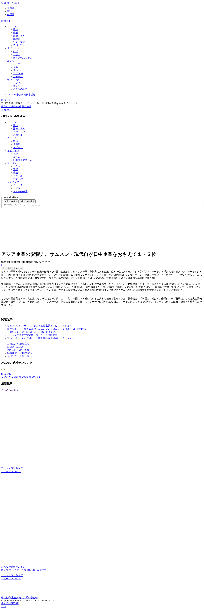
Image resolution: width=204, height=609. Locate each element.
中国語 (10, 14)
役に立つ (42, 570)
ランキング (13, 79)
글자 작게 (6, 268)
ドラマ (16, 64)
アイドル (18, 73)
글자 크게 (18, 268)
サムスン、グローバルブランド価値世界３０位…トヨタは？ (39, 325)
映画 (15, 70)
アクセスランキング (12, 468)
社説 (15, 51)
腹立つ (4, 570)
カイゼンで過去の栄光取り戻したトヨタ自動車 (32, 335)
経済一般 (6, 100)
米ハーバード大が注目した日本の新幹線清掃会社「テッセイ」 (40, 338)
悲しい (12, 570)
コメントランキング (12, 575)
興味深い (31, 570)
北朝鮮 (16, 39)
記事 (6, 374)
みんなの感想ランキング (14, 566)
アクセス (18, 83)
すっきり (21, 570)
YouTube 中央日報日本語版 (21, 94)
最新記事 (6, 20)
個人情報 (6, 603)
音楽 (15, 67)
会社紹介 (6, 597)
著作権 (15, 603)
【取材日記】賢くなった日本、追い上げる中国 (32, 332)
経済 (15, 32)
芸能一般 (18, 76)
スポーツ (18, 45)
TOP (3, 606)
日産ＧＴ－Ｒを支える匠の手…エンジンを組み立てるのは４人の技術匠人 (46, 328)
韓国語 (10, 8)
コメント (18, 86)
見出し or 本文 (11, 201)
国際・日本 (19, 35)
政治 (15, 29)
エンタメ (12, 61)
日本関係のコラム (22, 57)
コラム (16, 54)
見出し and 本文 (27, 201)
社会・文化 (19, 42)
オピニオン (13, 48)
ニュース (12, 26)
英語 (9, 11)
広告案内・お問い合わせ (24, 597)
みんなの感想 (20, 89)
